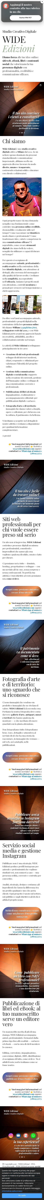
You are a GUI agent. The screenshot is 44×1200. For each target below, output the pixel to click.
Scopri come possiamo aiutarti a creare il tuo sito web (22, 591)
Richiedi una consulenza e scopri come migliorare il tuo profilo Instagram (22, 913)
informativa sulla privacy (12, 1191)
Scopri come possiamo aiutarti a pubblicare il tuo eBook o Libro (22, 1077)
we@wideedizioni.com (23, 448)
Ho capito (22, 1195)
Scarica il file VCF (25, 18)
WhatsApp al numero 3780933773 (32, 452)
